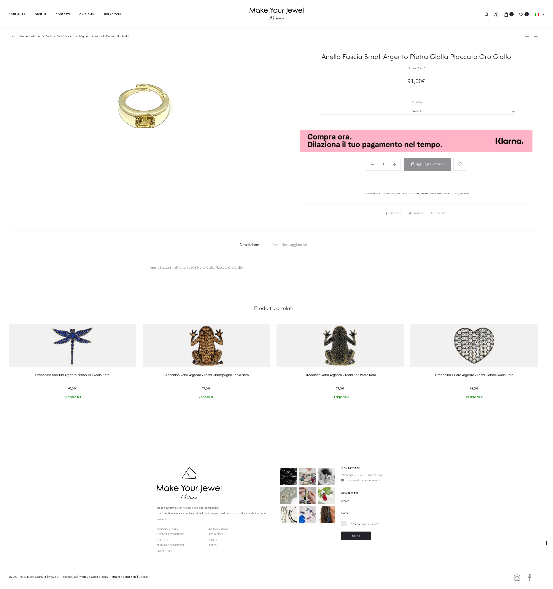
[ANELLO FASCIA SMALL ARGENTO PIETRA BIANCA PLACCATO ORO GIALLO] (533, 36)
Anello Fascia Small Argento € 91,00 (442, 193)
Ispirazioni (216, 534)
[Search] (487, 14)
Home (12, 36)
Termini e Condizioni (170, 545)
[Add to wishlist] (459, 164)
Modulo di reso (167, 528)
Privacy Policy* (369, 524)
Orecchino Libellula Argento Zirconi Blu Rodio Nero (72, 375)
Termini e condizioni (123, 577)
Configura (17, 14)
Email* (345, 501)
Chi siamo (86, 14)
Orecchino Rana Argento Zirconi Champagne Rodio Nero (206, 375)
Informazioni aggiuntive (288, 244)
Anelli (49, 36)
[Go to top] (546, 542)
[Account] (496, 14)
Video (213, 540)
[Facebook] (529, 577)
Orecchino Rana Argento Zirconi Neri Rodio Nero (340, 375)
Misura (417, 102)
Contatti (63, 14)
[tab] (249, 244)
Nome (345, 513)
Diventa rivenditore (170, 534)
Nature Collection (30, 36)
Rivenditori (112, 14)
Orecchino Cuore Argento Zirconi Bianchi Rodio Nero (474, 375)
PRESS (213, 545)
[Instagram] (517, 577)
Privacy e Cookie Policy (93, 577)
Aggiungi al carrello (429, 164)
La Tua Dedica (218, 528)
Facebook (395, 213)
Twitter (419, 213)
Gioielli (40, 14)
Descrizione (249, 244)
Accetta (364, 524)
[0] (506, 14)
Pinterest (441, 213)
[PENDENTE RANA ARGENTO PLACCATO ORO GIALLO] (527, 36)
